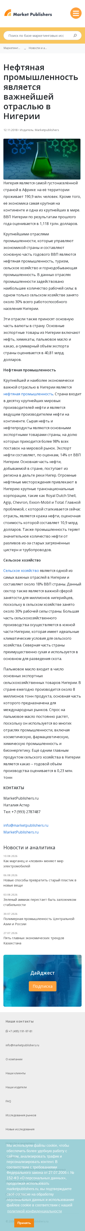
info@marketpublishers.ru (25, 825)
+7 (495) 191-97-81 (20, 1031)
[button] (10, 1223)
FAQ (8, 1101)
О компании (14, 1059)
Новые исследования (20, 1129)
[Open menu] (76, 13)
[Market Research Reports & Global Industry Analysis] (28, 13)
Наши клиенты (16, 1073)
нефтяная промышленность (28, 393)
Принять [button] (24, 1223)
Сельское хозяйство (21, 570)
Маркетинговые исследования (13, 48)
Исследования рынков (21, 1115)
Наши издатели (16, 1087)
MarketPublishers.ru (21, 832)
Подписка (43, 986)
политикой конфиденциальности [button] (34, 1211)
